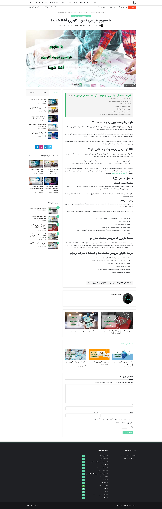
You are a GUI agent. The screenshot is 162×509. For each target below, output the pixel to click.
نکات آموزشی (103, 459)
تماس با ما (44, 3)
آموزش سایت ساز (54, 3)
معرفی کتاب (103, 483)
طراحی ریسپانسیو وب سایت (96, 283)
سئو (106, 492)
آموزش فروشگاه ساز (66, 3)
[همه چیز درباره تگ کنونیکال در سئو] (53, 110)
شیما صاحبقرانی (96, 26)
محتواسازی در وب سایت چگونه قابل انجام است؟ (38, 209)
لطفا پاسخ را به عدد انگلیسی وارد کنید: (124, 423)
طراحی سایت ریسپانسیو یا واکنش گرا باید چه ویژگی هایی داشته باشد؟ (38, 236)
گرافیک (105, 480)
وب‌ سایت (95, 412)
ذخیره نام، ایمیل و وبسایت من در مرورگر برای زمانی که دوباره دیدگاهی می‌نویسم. (111, 419)
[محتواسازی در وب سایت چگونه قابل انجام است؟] (53, 210)
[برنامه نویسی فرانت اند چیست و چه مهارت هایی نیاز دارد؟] (53, 118)
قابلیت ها (82, 3)
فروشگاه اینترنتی (102, 471)
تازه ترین (54, 92)
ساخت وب (104, 465)
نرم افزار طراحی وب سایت (100, 495)
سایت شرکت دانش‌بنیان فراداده (49, 7)
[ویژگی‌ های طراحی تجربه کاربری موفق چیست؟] (75, 354)
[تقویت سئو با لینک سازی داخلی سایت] (53, 102)
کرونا (105, 498)
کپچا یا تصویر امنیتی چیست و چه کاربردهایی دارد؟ (37, 125)
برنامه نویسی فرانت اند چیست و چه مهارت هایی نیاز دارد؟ (112, 7)
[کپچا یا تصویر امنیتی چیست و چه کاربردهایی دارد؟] (53, 127)
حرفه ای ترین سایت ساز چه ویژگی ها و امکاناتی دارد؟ (39, 217)
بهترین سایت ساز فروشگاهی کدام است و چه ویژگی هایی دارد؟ (38, 227)
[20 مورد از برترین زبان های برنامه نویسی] (53, 135)
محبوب (44, 92)
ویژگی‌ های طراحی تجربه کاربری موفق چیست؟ (76, 363)
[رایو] (134, 2)
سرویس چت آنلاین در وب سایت (101, 362)
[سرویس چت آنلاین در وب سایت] (99, 354)
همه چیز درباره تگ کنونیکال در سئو (38, 109)
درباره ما (89, 3)
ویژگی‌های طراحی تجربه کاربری (120, 173)
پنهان (70, 95)
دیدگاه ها (32, 92)
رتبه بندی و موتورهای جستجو (99, 462)
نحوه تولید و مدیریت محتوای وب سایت (37, 244)
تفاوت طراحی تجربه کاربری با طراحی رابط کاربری (123, 363)
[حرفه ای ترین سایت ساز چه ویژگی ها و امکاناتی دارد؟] (53, 219)
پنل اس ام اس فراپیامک (33, 7)
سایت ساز (104, 489)
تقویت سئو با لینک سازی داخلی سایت (38, 100)
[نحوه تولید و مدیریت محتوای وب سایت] (53, 245)
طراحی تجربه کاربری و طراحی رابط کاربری (89, 12)
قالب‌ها (75, 3)
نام (132, 405)
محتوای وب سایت (102, 468)
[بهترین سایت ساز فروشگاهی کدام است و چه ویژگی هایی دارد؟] (53, 227)
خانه (95, 3)
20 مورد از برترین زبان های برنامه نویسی (39, 134)
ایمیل (131, 412)
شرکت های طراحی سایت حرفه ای (120, 283)
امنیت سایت (103, 477)
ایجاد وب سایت (103, 486)
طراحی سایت (103, 456)
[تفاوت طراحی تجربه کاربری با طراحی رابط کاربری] (122, 354)
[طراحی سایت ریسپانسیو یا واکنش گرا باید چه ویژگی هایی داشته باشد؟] (53, 236)
